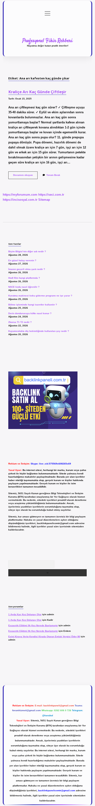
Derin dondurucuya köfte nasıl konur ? (29, 313)
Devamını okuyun (25, 176)
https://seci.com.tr (51, 194)
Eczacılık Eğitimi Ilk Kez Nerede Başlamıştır (33, 625)
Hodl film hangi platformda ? (24, 278)
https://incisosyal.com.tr (20, 199)
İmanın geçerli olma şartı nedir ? (26, 269)
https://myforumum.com (20, 194)
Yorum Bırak (53, 175)
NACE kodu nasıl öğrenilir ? (23, 287)
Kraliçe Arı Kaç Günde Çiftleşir (37, 91)
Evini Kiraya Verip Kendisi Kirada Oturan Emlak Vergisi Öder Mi (44, 636)
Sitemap (44, 199)
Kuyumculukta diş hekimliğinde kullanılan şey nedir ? (38, 331)
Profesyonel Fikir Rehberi (47, 40)
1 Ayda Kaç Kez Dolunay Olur (25, 614)
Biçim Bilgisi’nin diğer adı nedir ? (27, 251)
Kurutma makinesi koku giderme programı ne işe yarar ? (40, 295)
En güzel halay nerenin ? (22, 260)
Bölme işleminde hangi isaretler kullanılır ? (32, 304)
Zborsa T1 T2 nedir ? (20, 322)
